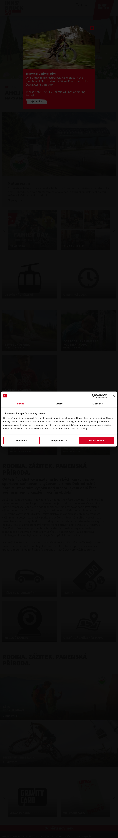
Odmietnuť (21, 440)
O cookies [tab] (98, 403)
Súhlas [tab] (20, 403)
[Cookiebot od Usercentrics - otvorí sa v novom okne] (94, 396)
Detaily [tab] (59, 403)
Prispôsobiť (57, 440)
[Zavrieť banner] (114, 396)
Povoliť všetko (96, 440)
